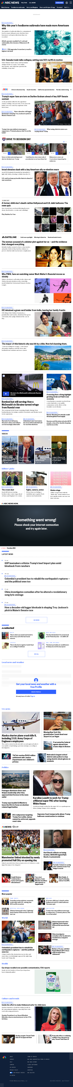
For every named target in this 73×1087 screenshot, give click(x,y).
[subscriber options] (67, 2)
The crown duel (8, 489)
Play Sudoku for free (8, 214)
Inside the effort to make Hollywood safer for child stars (24, 1004)
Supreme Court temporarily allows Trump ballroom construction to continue (53, 815)
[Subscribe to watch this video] (22, 385)
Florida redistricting (62, 90)
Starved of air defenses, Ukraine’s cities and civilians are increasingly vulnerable (11, 422)
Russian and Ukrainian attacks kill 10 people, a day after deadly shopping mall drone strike (59, 423)
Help (11, 1062)
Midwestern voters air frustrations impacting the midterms (57, 159)
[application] (54, 72)
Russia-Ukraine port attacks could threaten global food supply (58, 415)
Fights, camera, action (35, 489)
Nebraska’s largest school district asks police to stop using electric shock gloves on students (58, 757)
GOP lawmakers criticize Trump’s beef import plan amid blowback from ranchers (33, 564)
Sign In (33, 696)
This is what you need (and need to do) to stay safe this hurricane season (21, 636)
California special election (46, 90)
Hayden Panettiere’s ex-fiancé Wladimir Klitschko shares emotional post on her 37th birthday (16, 1017)
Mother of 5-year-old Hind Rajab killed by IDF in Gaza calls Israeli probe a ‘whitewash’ (60, 951)
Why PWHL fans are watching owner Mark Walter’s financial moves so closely (33, 275)
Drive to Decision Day (18, 90)
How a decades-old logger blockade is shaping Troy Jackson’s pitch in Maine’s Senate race (17, 113)
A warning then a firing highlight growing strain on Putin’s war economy (59, 396)
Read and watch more (54, 237)
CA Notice (12, 1075)
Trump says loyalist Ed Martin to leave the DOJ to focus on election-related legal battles (15, 804)
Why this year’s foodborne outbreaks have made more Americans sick (35, 27)
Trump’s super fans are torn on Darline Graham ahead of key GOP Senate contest (35, 97)
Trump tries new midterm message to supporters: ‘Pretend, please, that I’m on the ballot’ (16, 131)
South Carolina (31, 90)
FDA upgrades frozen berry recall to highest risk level (17, 50)
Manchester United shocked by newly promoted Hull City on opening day (21, 859)
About (11, 1056)
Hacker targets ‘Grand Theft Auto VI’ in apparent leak (25, 1036)
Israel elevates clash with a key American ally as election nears (30, 169)
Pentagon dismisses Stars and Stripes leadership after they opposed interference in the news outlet (15, 793)
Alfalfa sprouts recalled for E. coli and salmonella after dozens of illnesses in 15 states (15, 43)
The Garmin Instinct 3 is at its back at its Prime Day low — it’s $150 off (57, 635)
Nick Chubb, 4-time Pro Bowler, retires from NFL (64, 879)
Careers (12, 1064)
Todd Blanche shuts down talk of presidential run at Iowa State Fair (36, 158)
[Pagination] (63, 141)
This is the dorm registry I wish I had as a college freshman (22, 646)
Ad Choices (13, 1067)
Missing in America (40, 237)
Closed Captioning (32, 1064)
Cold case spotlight (26, 237)
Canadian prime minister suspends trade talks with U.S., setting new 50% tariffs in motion (21, 902)
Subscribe (30, 1067)
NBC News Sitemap (32, 1062)
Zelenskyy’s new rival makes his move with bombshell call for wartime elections (32, 422)
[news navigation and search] (71, 2)
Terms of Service (32, 1056)
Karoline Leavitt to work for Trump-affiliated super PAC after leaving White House (51, 800)
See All (36, 654)
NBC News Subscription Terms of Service (38, 1059)
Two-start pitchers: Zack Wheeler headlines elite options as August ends (41, 880)
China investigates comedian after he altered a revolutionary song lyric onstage (36, 593)
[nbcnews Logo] (4, 1057)
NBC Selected (30, 1072)
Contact (12, 1059)
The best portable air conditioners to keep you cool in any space (57, 646)
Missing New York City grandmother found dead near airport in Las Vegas (56, 734)
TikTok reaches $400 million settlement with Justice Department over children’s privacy (23, 758)
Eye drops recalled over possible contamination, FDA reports (26, 967)
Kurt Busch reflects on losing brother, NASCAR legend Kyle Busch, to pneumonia (55, 854)
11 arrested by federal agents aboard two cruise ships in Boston (61, 744)
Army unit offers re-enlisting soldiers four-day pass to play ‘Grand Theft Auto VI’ (61, 1037)
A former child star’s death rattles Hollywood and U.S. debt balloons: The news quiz (35, 204)
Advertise (30, 1070)
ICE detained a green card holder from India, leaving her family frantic (33, 310)
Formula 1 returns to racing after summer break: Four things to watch (62, 866)
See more (36, 620)
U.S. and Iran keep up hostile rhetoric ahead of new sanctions (17, 179)
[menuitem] (24, 2)
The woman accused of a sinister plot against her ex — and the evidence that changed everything (34, 243)
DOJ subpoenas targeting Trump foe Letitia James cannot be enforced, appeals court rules (23, 817)
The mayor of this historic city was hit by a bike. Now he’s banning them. (34, 343)
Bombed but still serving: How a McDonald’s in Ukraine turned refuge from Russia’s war (20, 404)
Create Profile (36, 692)
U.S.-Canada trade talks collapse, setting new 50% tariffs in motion (32, 59)
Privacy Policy (14, 1070)
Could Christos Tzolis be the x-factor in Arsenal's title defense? (17, 879)
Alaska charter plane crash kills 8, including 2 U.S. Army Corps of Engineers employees (19, 738)
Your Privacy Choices (19, 1072)
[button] (54, 72)
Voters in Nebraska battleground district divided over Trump (12, 158)
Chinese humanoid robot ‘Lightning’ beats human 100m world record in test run (21, 912)
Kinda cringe (55, 490)
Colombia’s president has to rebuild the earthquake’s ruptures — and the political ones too (37, 580)
